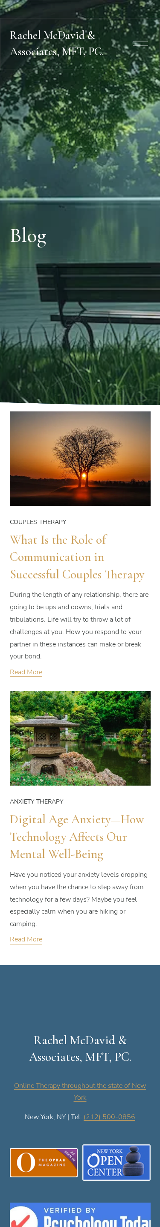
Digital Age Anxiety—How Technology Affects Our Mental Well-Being (77, 836)
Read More (26, 671)
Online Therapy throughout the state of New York (80, 1091)
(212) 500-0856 (109, 1116)
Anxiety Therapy (37, 801)
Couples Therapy (38, 522)
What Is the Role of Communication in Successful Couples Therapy (77, 557)
